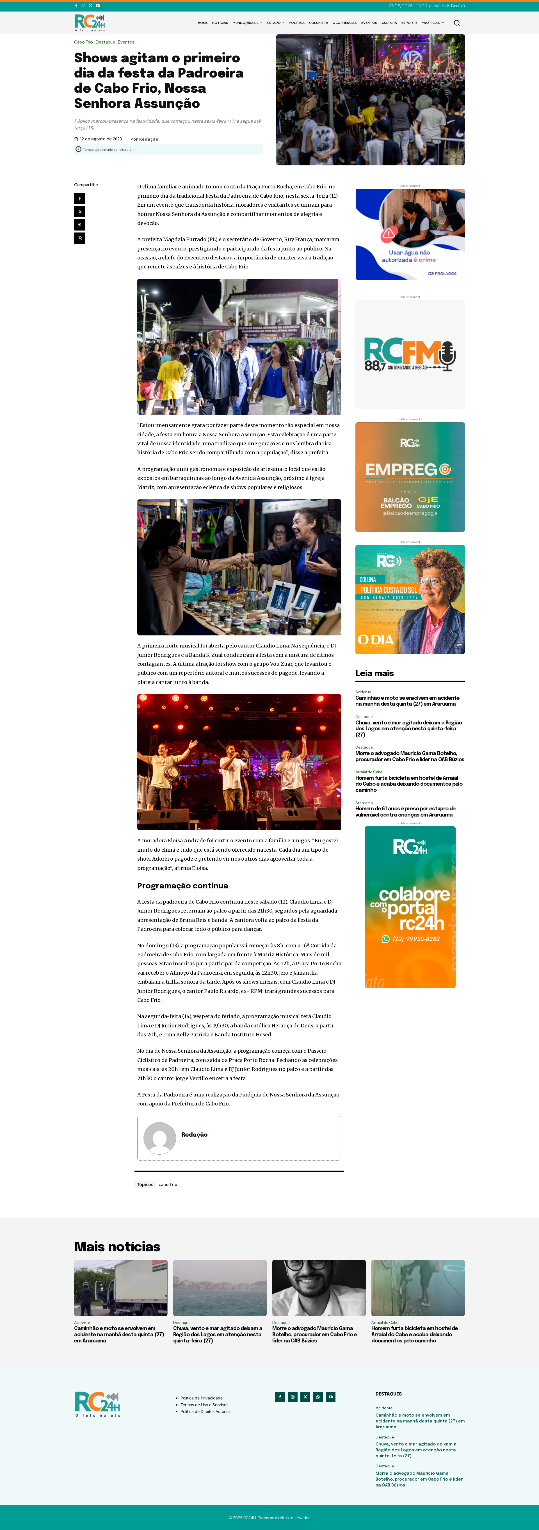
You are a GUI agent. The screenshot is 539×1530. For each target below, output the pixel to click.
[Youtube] (97, 6)
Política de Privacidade (202, 1398)
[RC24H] (91, 23)
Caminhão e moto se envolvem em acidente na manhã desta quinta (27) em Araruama (119, 1334)
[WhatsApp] (79, 238)
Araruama (364, 803)
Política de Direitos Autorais (205, 1411)
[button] (457, 23)
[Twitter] (90, 6)
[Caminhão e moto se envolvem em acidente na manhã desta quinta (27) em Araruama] (121, 1288)
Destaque (105, 42)
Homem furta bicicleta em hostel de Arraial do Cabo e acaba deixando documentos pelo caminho (408, 784)
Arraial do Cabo (368, 772)
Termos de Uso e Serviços (204, 1404)
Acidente (363, 692)
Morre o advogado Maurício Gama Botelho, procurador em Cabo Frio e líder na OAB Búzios (314, 1334)
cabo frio (168, 1184)
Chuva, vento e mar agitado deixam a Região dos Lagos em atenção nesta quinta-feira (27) (408, 729)
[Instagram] (83, 6)
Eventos (126, 42)
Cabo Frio (83, 42)
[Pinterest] (79, 225)
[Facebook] (76, 6)
